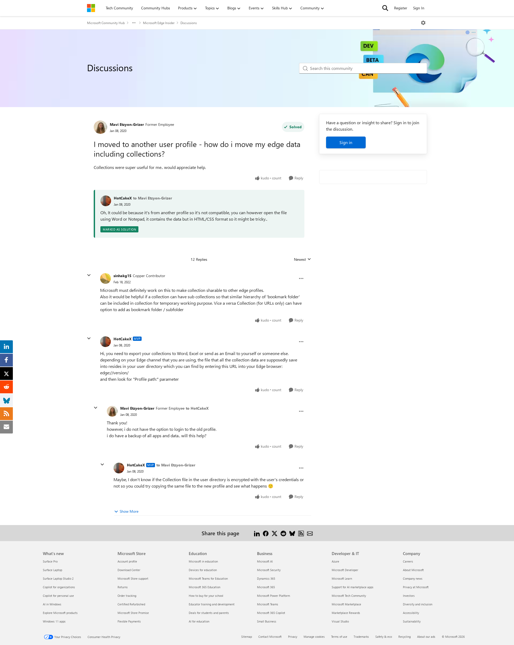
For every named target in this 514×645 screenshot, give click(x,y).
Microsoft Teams (267, 604)
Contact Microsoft (270, 637)
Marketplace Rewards (346, 613)
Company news (412, 578)
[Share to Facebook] (266, 533)
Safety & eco (383, 637)
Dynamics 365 (266, 578)
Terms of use (339, 637)
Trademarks (361, 637)
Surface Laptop (52, 570)
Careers (408, 561)
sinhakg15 (122, 275)
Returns (123, 587)
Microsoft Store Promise (133, 613)
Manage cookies (314, 637)
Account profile (127, 561)
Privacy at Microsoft (416, 587)
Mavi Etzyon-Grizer (127, 124)
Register (400, 7)
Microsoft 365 (266, 587)
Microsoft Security (269, 570)
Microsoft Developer (345, 570)
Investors (409, 596)
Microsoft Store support (133, 578)
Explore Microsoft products (60, 613)
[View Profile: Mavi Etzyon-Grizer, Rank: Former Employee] (100, 127)
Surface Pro (50, 561)
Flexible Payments (129, 621)
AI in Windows (52, 604)
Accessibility (411, 613)
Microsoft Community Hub (106, 23)
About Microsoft (413, 570)
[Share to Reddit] (283, 533)
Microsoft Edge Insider (159, 23)
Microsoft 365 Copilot (271, 613)
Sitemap (246, 637)
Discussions (188, 23)
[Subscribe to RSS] (301, 533)
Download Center (129, 570)
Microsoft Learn (342, 578)
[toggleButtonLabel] (423, 23)
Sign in (345, 142)
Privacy (292, 637)
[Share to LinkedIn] (257, 533)
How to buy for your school (206, 596)
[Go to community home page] (91, 8)
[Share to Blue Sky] (292, 533)
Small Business (266, 621)
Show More (129, 511)
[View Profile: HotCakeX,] (105, 200)
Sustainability (412, 621)
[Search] (385, 8)
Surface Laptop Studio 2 (58, 578)
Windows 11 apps (54, 621)
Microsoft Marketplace (346, 604)
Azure (335, 561)
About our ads (426, 637)
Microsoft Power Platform (273, 596)
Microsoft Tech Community (349, 596)
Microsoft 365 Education (204, 587)
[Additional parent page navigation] (134, 23)
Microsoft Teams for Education (208, 578)
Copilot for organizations (59, 587)
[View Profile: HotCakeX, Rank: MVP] (105, 341)
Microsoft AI (265, 561)
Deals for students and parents (209, 613)
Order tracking (127, 596)
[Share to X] (274, 533)
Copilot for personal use (58, 596)
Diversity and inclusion (417, 604)
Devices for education (203, 570)
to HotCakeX (197, 408)
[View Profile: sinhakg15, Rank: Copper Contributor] (105, 278)
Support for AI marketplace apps (352, 587)
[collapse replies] (89, 275)
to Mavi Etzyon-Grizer (152, 198)
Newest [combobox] (302, 259)
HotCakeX (123, 198)
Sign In (418, 7)
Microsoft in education (203, 561)
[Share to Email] (310, 533)
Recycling (404, 637)
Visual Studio (340, 621)
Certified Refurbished (131, 604)
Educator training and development (212, 604)
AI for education (199, 621)
